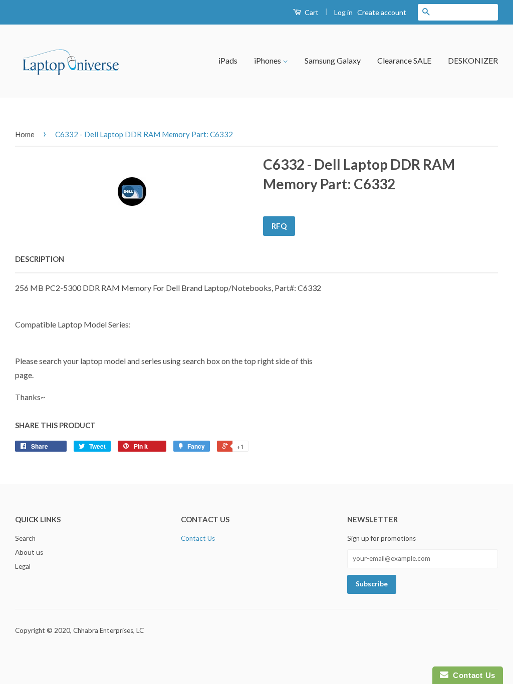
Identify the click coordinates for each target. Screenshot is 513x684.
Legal (23, 566)
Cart (311, 12)
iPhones (268, 60)
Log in (343, 12)
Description (39, 258)
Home (25, 134)
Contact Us (198, 538)
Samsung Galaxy (333, 60)
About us (29, 552)
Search (25, 538)
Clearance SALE (404, 60)
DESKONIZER (473, 60)
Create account (381, 12)
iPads (227, 60)
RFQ (279, 225)
